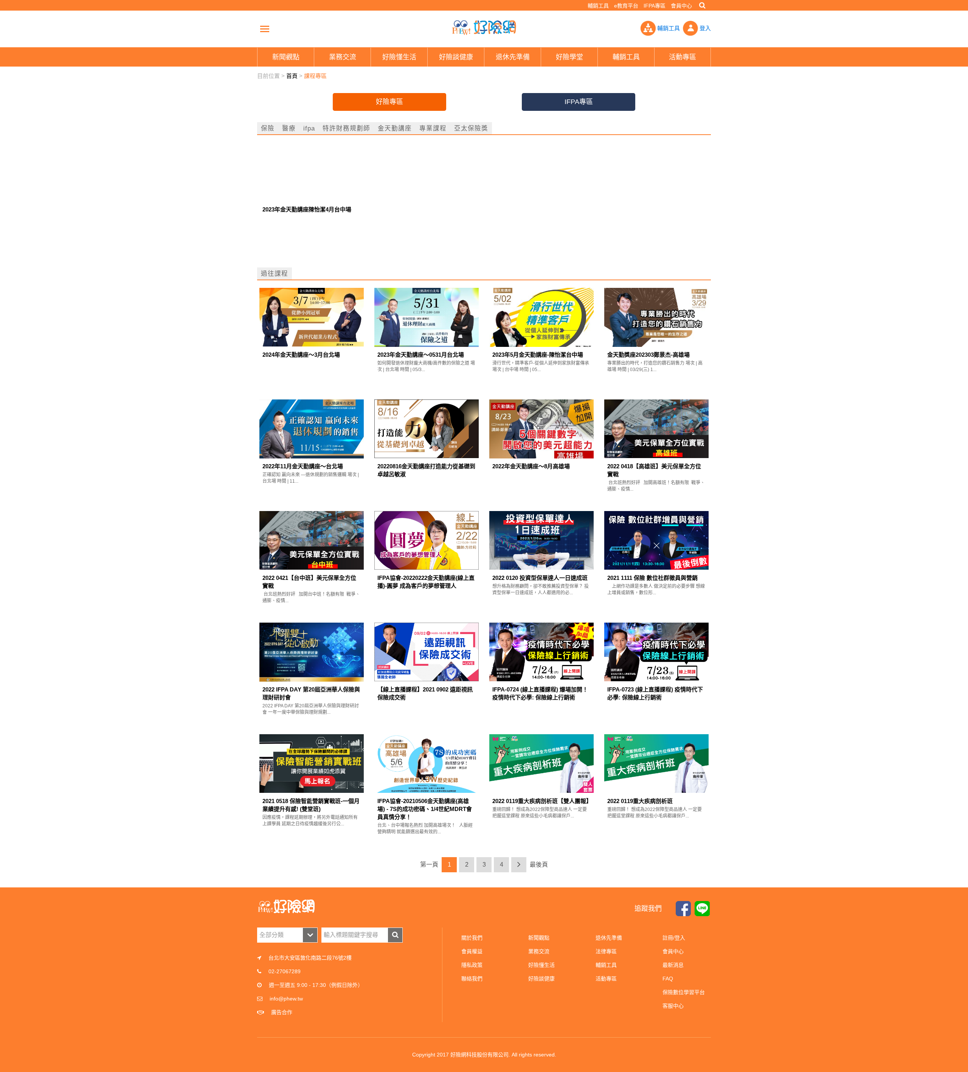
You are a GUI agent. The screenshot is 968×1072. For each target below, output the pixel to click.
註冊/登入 (673, 938)
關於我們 (471, 938)
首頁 (292, 76)
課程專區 (315, 76)
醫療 (289, 128)
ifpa (309, 128)
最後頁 (539, 864)
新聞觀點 (538, 938)
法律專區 (606, 951)
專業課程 (433, 128)
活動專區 (606, 979)
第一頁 (429, 864)
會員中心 (681, 6)
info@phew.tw (286, 999)
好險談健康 (541, 979)
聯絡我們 (471, 979)
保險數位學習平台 (683, 992)
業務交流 (538, 951)
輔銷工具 (598, 6)
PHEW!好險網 (484, 27)
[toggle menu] (264, 28)
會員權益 (471, 951)
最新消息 (673, 965)
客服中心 (673, 1006)
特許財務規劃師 (346, 128)
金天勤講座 (395, 128)
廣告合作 (281, 1012)
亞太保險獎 (471, 128)
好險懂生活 (541, 965)
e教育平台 (626, 6)
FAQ (667, 979)
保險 (268, 128)
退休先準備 (609, 938)
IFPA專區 (655, 6)
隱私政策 (471, 965)
